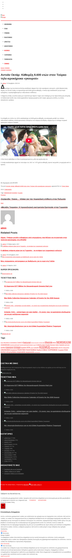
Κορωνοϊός (54, 347)
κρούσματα (37, 352)
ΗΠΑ (28, 347)
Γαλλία (57, 345)
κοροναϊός (21, 352)
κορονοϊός (30, 352)
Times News (65, 186)
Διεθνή (3, 347)
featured (27, 342)
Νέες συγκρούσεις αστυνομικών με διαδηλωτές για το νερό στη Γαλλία (27, 261)
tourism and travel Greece (26, 345)
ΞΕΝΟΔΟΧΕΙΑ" (66, 347)
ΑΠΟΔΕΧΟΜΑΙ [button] (42, 500)
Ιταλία (31, 347)
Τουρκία (20, 193)
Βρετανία (52, 345)
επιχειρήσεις (11, 352)
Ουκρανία (13, 350)
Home (2, 68)
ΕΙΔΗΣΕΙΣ (9, 347)
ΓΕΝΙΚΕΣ (6, 63)
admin (3, 228)
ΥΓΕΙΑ (6, 28)
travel (34, 345)
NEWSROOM (8, 193)
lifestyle (48, 342)
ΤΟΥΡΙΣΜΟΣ (8, 55)
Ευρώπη (23, 347)
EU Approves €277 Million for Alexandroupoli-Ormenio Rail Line (28, 286)
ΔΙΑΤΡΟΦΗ (67, 345)
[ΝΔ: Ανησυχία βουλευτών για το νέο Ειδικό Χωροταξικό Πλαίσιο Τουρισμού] (27, 322)
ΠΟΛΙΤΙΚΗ (21, 350)
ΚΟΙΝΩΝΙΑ (36, 347)
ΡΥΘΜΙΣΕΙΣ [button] (32, 500)
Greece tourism (35, 342)
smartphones (5, 345)
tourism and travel (14, 345)
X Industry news (40, 345)
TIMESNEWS (8, 189)
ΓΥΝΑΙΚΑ (6, 33)
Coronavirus (13, 342)
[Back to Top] (1, 489)
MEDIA (54, 342)
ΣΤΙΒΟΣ (44, 350)
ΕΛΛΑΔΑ (17, 347)
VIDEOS (6, 442)
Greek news (41, 342)
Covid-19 (20, 342)
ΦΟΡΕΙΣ (3, 352)
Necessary (6, 533)
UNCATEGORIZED (9, 440)
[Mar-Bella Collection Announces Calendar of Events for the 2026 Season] (26, 294)
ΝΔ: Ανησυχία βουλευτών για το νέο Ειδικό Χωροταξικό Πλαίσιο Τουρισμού (32, 326)
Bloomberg (7, 342)
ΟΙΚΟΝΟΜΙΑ (8, 24)
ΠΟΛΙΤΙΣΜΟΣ (8, 37)
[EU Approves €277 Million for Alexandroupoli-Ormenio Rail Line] (22, 282)
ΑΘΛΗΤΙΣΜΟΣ (8, 46)
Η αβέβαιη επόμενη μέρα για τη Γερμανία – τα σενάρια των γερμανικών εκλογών (31, 250)
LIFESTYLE (7, 41)
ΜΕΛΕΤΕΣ (60, 347)
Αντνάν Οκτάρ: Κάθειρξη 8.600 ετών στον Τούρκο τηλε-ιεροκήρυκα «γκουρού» (28, 186)
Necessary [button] (4, 531)
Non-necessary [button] (5, 543)
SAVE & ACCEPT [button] (5, 556)
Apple (2, 342)
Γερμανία (61, 345)
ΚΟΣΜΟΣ (7, 50)
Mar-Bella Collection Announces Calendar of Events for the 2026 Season (31, 298)
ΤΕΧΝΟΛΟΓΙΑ (8, 59)
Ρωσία (39, 350)
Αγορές (47, 345)
